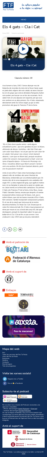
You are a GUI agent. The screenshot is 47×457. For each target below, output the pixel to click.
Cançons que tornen (18, 33)
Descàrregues (7, 364)
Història (5, 360)
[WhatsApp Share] (15, 229)
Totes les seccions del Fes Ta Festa (14, 355)
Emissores (5, 358)
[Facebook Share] (4, 229)
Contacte (5, 362)
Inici (3, 353)
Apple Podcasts (23, 409)
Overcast (34, 409)
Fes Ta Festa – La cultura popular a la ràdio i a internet (22, 452)
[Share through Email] (20, 229)
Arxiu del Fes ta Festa (10, 356)
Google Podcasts (25, 411)
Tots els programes (9, 366)
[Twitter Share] (10, 229)
